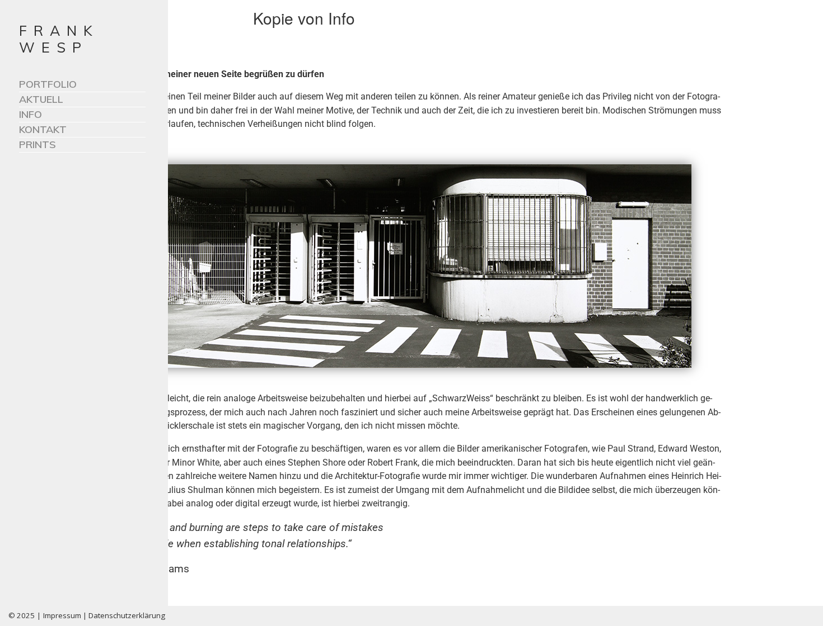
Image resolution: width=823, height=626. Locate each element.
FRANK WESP (59, 39)
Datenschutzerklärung (126, 615)
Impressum (62, 615)
